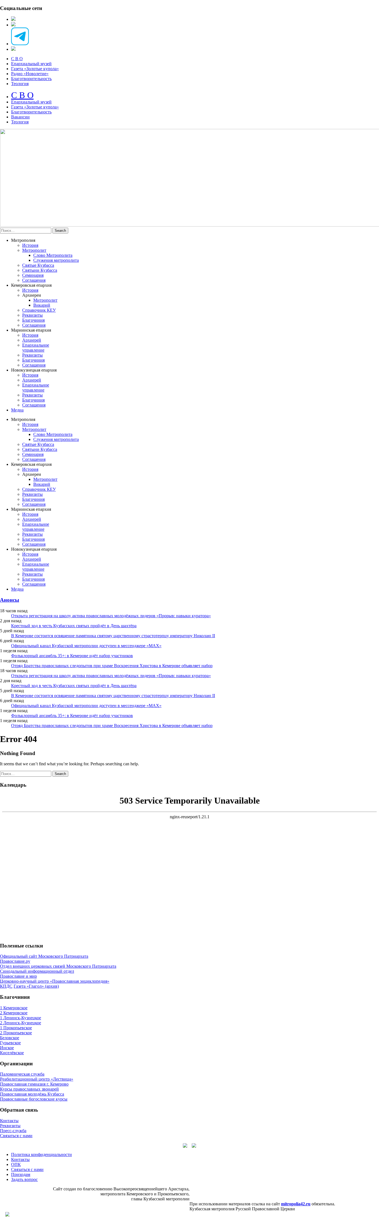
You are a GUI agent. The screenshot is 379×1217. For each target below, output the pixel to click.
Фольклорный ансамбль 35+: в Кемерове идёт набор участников (72, 655)
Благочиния (33, 320)
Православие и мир (18, 976)
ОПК (16, 1164)
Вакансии (20, 117)
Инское (7, 1047)
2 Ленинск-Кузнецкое (20, 1022)
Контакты (9, 1120)
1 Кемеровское (13, 1007)
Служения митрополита (56, 260)
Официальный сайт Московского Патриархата (44, 956)
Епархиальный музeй (31, 102)
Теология (20, 83)
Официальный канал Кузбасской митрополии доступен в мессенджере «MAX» (86, 645)
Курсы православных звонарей (29, 1089)
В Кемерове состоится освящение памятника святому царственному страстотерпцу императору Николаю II (113, 635)
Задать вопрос (24, 1179)
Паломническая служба (22, 1074)
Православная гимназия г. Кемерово (34, 1084)
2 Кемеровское (13, 1012)
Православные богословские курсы (33, 1099)
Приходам (20, 1174)
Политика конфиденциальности (41, 1154)
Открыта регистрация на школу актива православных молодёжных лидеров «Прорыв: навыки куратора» (111, 615)
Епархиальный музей (31, 63)
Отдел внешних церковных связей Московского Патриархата (58, 966)
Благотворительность (31, 78)
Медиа (17, 410)
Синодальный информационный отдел (37, 971)
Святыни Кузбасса (39, 270)
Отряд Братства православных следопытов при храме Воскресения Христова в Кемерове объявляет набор (112, 665)
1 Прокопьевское (16, 1027)
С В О (17, 58)
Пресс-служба (13, 1130)
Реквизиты (32, 315)
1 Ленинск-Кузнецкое (20, 1017)
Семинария (33, 275)
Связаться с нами (16, 1135)
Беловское (9, 1037)
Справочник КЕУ (39, 310)
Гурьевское (10, 1042)
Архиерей (31, 340)
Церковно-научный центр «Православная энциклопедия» (54, 981)
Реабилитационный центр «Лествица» (36, 1079)
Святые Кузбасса (38, 265)
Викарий (41, 305)
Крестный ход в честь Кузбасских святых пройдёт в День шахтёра (74, 625)
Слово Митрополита (52, 255)
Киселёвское (12, 1052)
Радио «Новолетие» (30, 73)
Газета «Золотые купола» (35, 68)
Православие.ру (15, 961)
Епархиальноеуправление (35, 347)
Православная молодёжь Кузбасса (32, 1094)
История (30, 245)
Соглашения (34, 280)
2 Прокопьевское (16, 1032)
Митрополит (34, 250)
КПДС (6, 986)
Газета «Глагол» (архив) (36, 986)
